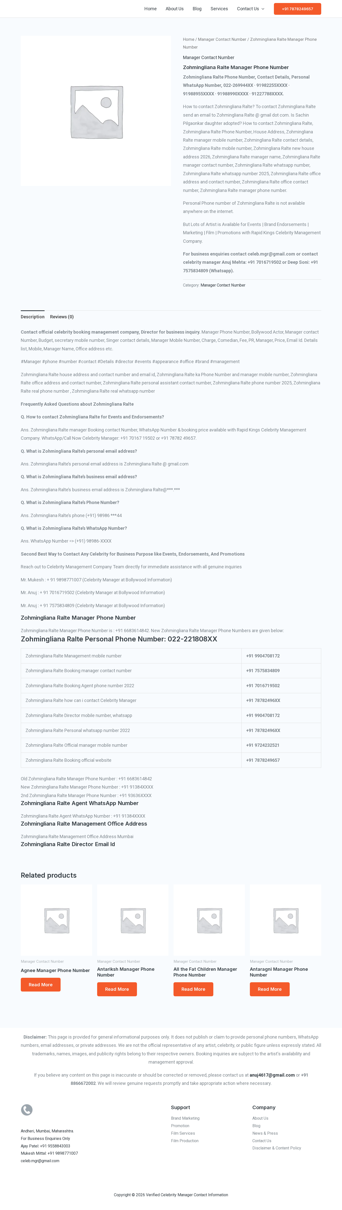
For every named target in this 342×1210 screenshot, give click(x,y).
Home (150, 8)
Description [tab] (33, 316)
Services (219, 8)
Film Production (185, 1140)
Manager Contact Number (222, 39)
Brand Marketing (185, 1118)
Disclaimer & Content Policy (276, 1148)
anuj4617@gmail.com (272, 1075)
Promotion (180, 1125)
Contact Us (248, 8)
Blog (197, 8)
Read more (41, 984)
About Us (175, 8)
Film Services (183, 1133)
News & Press (265, 1133)
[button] (297, 9)
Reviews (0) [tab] (62, 316)
